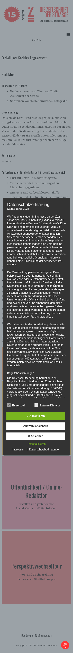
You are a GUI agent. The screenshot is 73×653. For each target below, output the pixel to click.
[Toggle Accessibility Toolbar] (65, 645)
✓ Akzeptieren (36, 415)
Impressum (18, 449)
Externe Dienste (50, 405)
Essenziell (18, 405)
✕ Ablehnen (35, 436)
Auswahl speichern (35, 426)
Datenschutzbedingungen (44, 449)
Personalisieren (36, 443)
